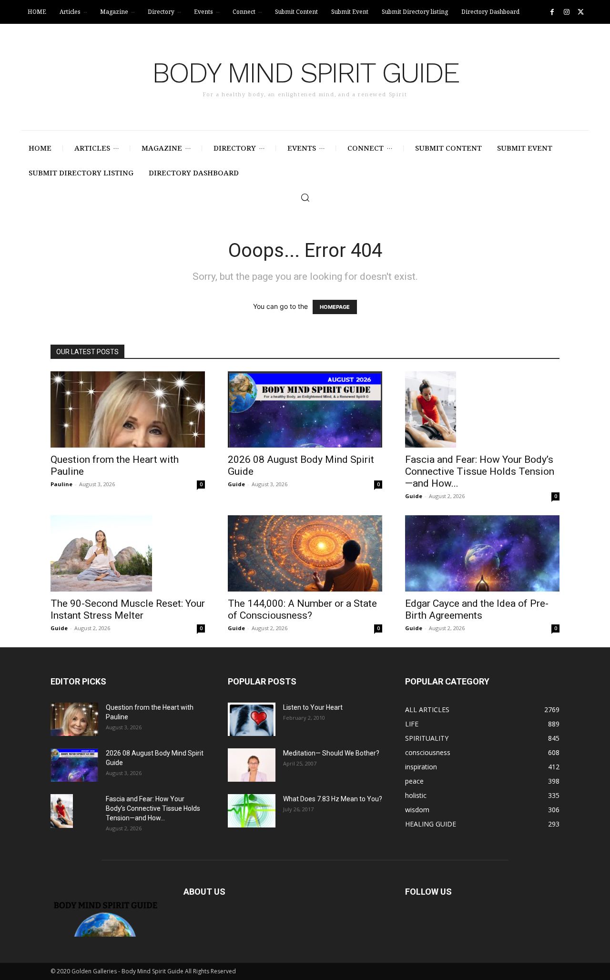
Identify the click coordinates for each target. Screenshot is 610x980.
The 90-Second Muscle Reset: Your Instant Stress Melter (128, 609)
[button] (305, 197)
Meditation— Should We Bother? (331, 753)
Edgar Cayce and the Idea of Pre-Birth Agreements (477, 609)
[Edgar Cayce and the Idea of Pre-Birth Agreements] (482, 553)
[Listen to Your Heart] (251, 719)
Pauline (61, 484)
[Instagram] (566, 12)
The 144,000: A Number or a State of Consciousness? (302, 609)
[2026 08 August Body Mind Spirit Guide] (305, 409)
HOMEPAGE (335, 307)
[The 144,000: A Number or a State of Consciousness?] (305, 553)
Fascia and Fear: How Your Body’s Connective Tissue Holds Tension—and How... (479, 471)
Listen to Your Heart (313, 707)
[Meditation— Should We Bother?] (251, 765)
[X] (580, 12)
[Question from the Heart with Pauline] (128, 409)
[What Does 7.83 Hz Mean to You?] (251, 810)
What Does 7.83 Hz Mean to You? (332, 799)
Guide (236, 484)
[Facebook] (552, 12)
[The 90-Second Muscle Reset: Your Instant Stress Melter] (128, 553)
